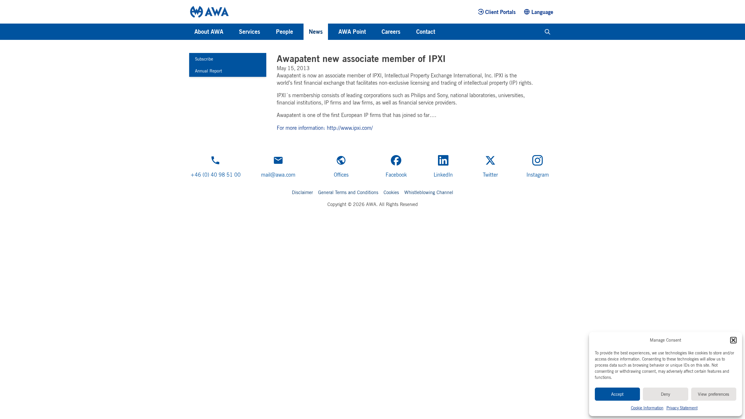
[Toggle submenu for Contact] (443, 32)
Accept (617, 394)
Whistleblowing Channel (428, 192)
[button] (733, 340)
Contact (425, 31)
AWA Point (352, 31)
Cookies (391, 192)
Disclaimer (302, 192)
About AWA (208, 31)
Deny (665, 394)
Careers (391, 31)
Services (249, 31)
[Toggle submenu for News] (330, 32)
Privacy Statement (682, 408)
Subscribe (204, 59)
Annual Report (208, 71)
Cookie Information (647, 408)
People (284, 31)
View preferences (713, 394)
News (316, 31)
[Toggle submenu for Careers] (408, 32)
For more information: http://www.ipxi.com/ (325, 128)
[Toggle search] (547, 32)
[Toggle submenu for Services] (268, 32)
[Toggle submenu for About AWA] (231, 32)
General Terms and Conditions (348, 192)
